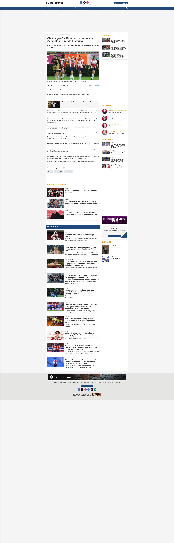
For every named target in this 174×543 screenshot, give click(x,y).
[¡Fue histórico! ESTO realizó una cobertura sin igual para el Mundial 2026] (55, 279)
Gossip (87, 8)
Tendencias (98, 8)
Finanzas (71, 8)
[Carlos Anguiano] (104, 118)
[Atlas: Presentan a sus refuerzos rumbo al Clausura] (55, 192)
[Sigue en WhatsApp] (96, 85)
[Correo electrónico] (61, 85)
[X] (84, 2)
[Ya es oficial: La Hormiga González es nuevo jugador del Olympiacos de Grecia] (55, 336)
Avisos (114, 8)
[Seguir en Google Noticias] (98, 85)
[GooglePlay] (95, 389)
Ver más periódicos (121, 3)
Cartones (81, 8)
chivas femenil (68, 171)
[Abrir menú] (47, 8)
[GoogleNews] (88, 389)
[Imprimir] (67, 85)
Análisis (76, 8)
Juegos (119, 8)
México (61, 8)
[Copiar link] (64, 85)
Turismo (104, 8)
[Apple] (92, 389)
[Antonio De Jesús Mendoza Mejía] (104, 111)
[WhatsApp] (55, 85)
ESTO (64, 168)
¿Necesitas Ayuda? (87, 386)
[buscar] (127, 8)
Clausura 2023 (58, 171)
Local (51, 8)
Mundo (65, 8)
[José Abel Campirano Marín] (104, 132)
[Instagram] (87, 2)
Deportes (109, 8)
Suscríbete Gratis (114, 235)
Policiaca (56, 8)
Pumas (50, 171)
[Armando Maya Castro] (104, 125)
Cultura (92, 8)
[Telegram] (58, 85)
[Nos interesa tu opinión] (87, 377)
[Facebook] (81, 2)
